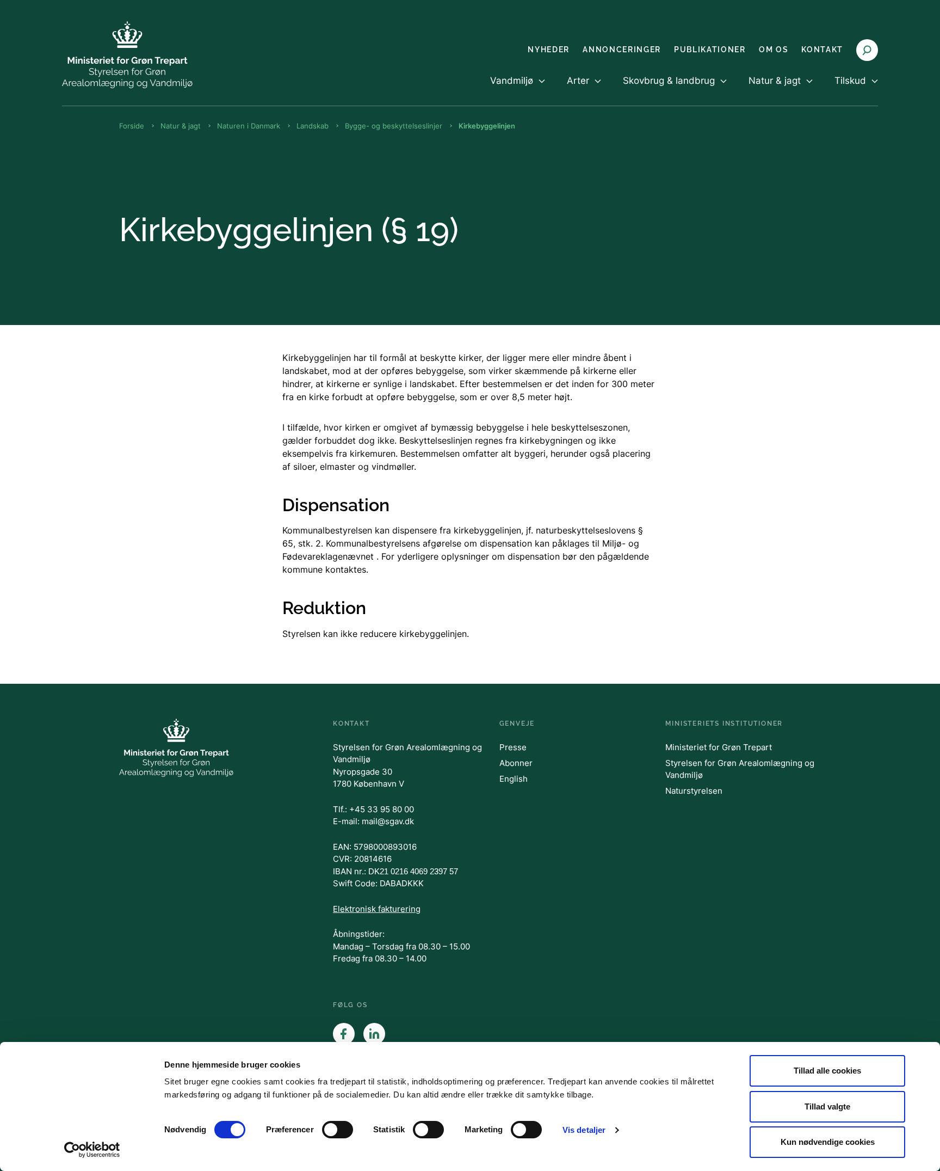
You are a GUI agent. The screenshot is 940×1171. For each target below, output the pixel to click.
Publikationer (710, 49)
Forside (131, 125)
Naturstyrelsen (693, 791)
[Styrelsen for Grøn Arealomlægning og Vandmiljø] (127, 54)
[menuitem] (517, 90)
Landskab (312, 125)
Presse (513, 747)
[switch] (337, 1129)
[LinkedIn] (374, 1034)
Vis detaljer (583, 1130)
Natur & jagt (180, 125)
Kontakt (822, 49)
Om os (773, 49)
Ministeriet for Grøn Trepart (718, 747)
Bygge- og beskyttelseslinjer (393, 125)
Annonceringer (622, 49)
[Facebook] (344, 1034)
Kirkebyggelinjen (487, 125)
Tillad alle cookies (827, 1070)
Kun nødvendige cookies (828, 1142)
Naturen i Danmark (248, 125)
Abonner (516, 763)
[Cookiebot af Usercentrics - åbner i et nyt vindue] (92, 1150)
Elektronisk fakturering (376, 909)
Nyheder (549, 49)
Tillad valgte (827, 1106)
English (513, 779)
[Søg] (867, 50)
